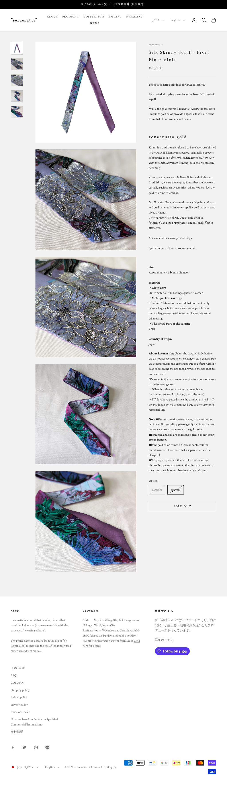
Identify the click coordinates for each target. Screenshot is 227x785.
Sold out (183, 506)
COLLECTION (94, 16)
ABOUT (52, 16)
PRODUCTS (70, 16)
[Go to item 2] (17, 64)
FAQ (13, 675)
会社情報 (17, 732)
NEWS (94, 23)
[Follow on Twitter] (24, 747)
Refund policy (19, 697)
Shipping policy (20, 690)
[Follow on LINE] (47, 747)
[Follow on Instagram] (36, 747)
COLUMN (17, 683)
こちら (169, 640)
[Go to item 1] (17, 48)
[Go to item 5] (17, 112)
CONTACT (18, 668)
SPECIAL (115, 16)
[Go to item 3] (17, 80)
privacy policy (19, 705)
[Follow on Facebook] (13, 747)
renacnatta (156, 44)
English (175, 20)
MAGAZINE (134, 16)
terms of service (20, 712)
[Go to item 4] (17, 96)
